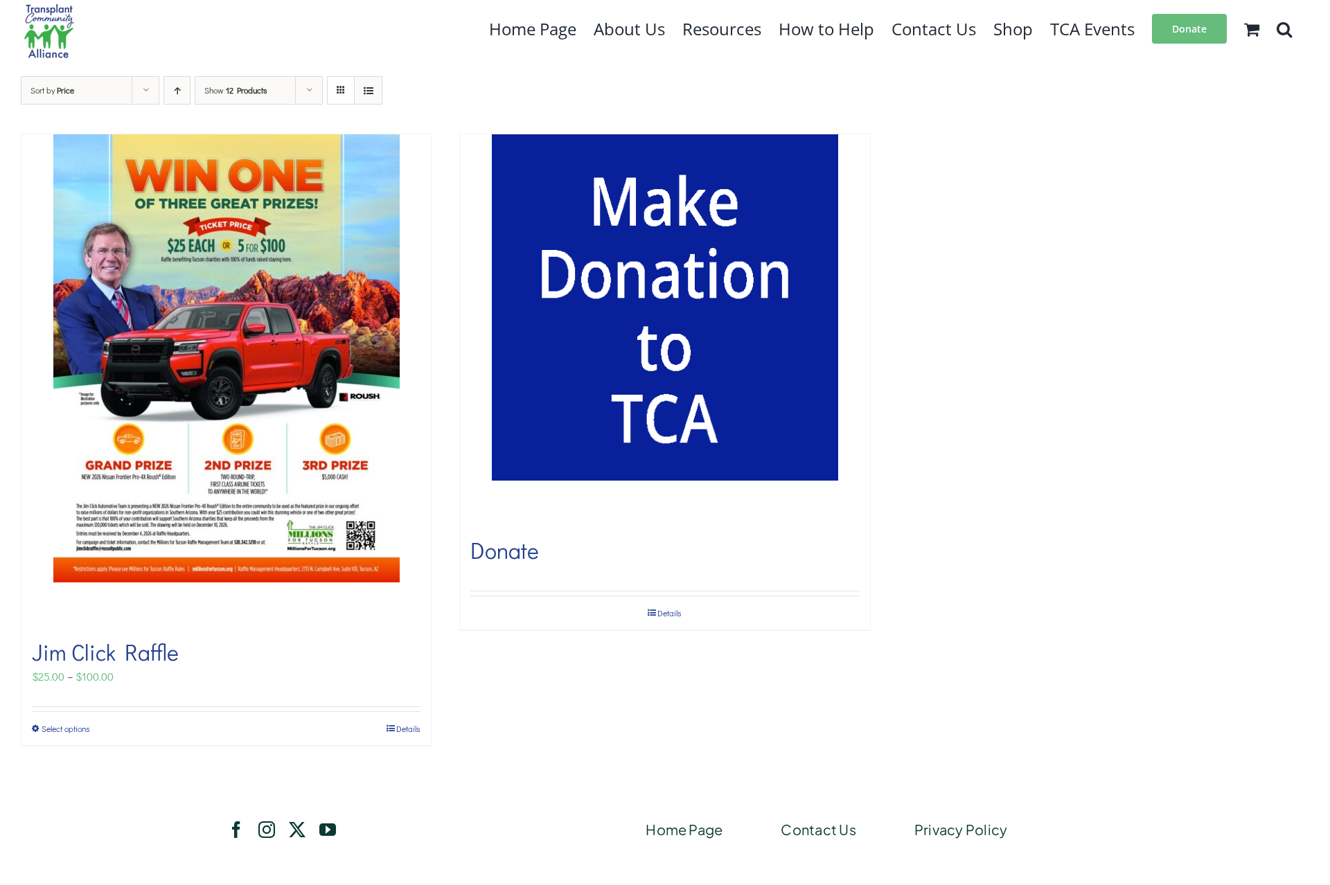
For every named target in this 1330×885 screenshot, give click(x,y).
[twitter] (297, 829)
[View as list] (368, 90)
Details (408, 728)
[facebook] (236, 829)
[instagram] (266, 829)
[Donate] (664, 307)
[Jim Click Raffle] (226, 358)
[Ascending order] (176, 90)
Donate (504, 550)
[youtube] (327, 829)
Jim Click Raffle (105, 652)
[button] (1284, 27)
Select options (66, 728)
